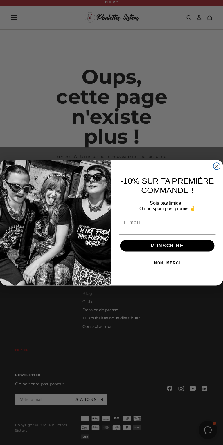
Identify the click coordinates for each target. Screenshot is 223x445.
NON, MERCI (167, 263)
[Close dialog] (216, 166)
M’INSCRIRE (167, 245)
